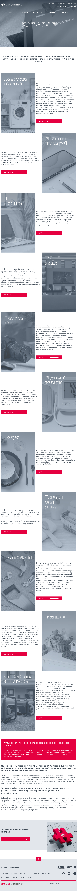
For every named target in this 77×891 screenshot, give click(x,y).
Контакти (64, 12)
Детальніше (44, 121)
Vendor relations (24, 877)
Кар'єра (7, 877)
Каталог (24, 12)
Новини (52, 12)
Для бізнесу (38, 12)
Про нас (12, 12)
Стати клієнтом (11, 839)
